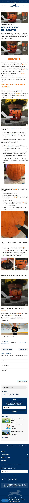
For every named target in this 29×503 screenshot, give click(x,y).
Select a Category (22, 445)
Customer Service (5, 454)
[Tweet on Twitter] (20, 342)
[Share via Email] (25, 342)
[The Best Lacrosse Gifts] (6, 432)
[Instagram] (3, 394)
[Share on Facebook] (18, 342)
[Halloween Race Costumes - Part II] (6, 426)
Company (3, 451)
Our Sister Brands (5, 457)
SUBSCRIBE (14, 411)
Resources (3, 460)
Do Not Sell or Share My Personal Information (14, 497)
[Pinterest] (17, 394)
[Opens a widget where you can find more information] (5, 500)
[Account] (23, 5)
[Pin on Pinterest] (22, 342)
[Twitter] (10, 394)
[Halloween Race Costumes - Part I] (6, 420)
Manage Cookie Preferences (14, 501)
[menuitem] (23, 5)
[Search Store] (5, 5)
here (7, 320)
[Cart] (27, 5)
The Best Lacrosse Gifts (17, 431)
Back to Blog (4, 10)
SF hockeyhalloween (4, 343)
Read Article (13, 422)
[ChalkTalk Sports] (14, 5)
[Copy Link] (27, 342)
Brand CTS (6, 341)
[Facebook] (7, 394)
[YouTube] (13, 394)
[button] (2, 5)
